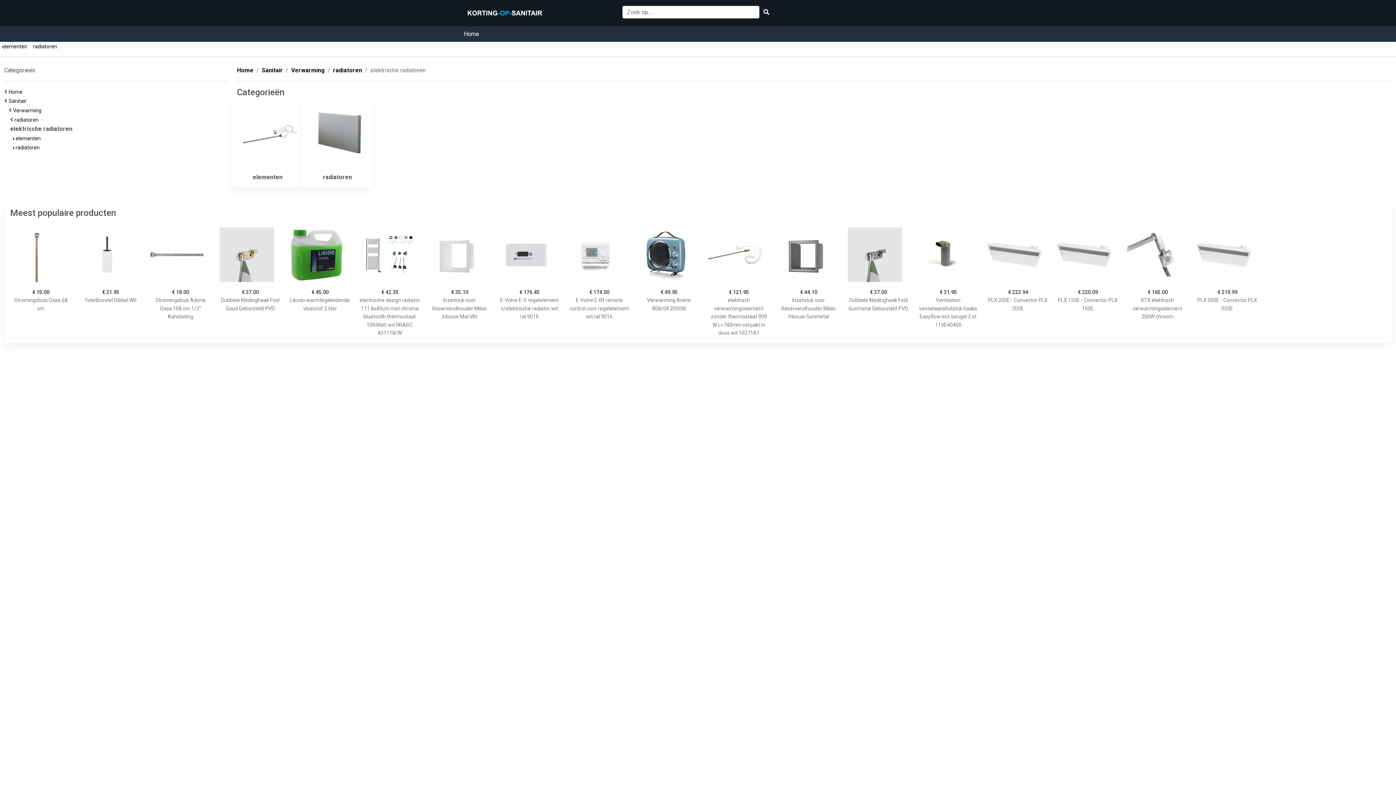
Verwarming (28, 110)
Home (471, 34)
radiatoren (45, 46)
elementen (14, 46)
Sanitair (19, 101)
